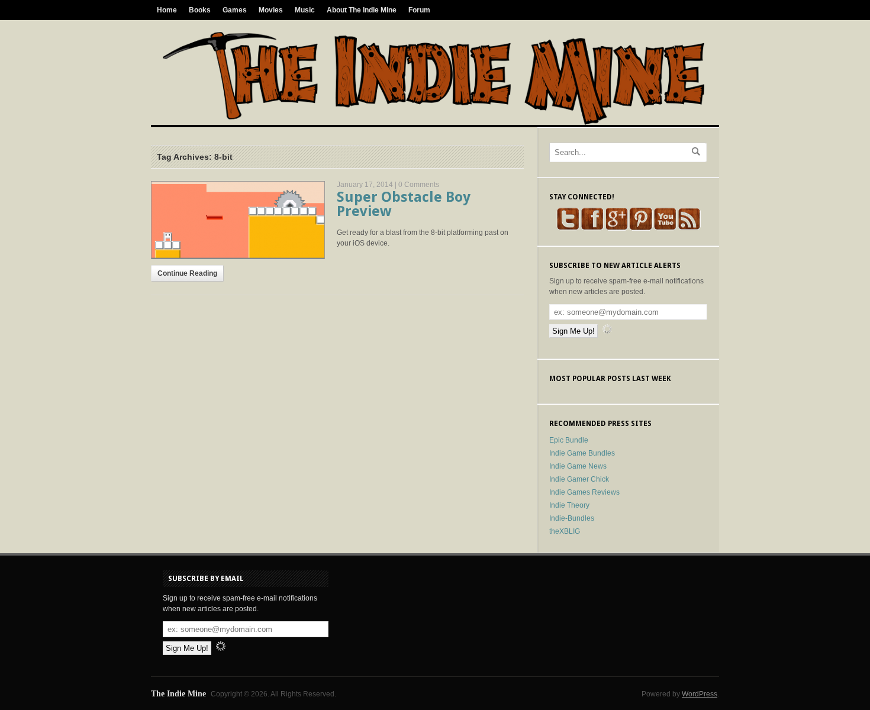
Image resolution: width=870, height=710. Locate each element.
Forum (419, 10)
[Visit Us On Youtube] (665, 228)
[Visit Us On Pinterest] (641, 228)
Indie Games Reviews (584, 492)
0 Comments (418, 184)
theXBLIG (564, 531)
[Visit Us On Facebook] (592, 228)
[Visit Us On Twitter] (568, 228)
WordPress (699, 694)
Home (167, 10)
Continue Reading (187, 273)
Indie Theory (569, 505)
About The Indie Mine (362, 10)
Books (200, 10)
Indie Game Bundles (582, 453)
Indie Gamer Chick (579, 479)
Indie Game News (578, 466)
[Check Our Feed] (689, 228)
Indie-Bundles (571, 518)
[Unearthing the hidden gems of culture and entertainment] (433, 122)
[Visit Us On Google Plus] (616, 228)
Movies (271, 10)
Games (235, 10)
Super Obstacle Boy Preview (404, 204)
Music (305, 10)
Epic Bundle (568, 440)
